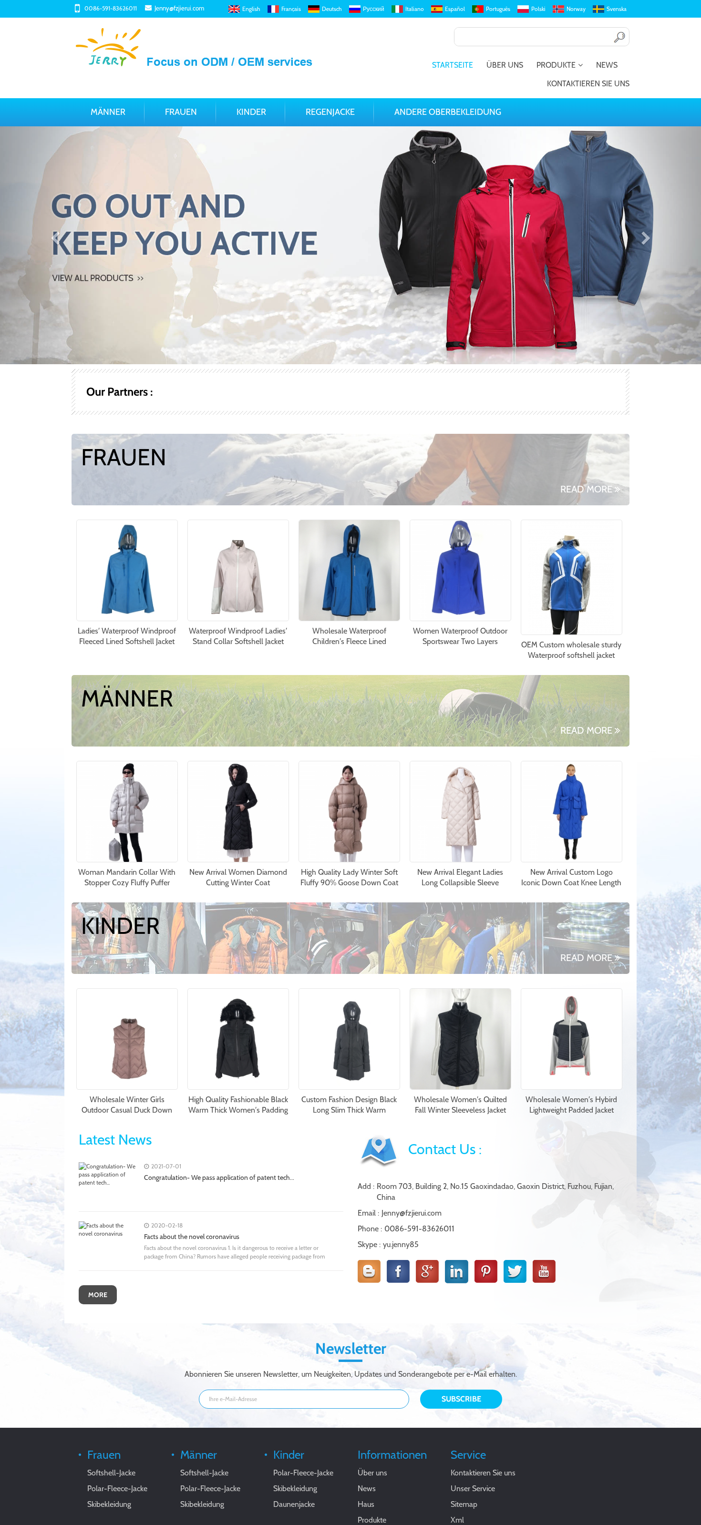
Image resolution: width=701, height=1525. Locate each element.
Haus (366, 1504)
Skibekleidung (109, 1504)
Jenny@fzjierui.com (179, 8)
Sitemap (464, 1504)
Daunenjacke (294, 1504)
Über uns (504, 65)
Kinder (251, 112)
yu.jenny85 (401, 1244)
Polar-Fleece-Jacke (117, 1488)
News (607, 65)
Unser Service (473, 1488)
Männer (108, 112)
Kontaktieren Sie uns (588, 83)
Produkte (556, 65)
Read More (586, 489)
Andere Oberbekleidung (447, 112)
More (97, 1294)
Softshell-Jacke (111, 1472)
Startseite (452, 65)
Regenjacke (330, 112)
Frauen (181, 112)
